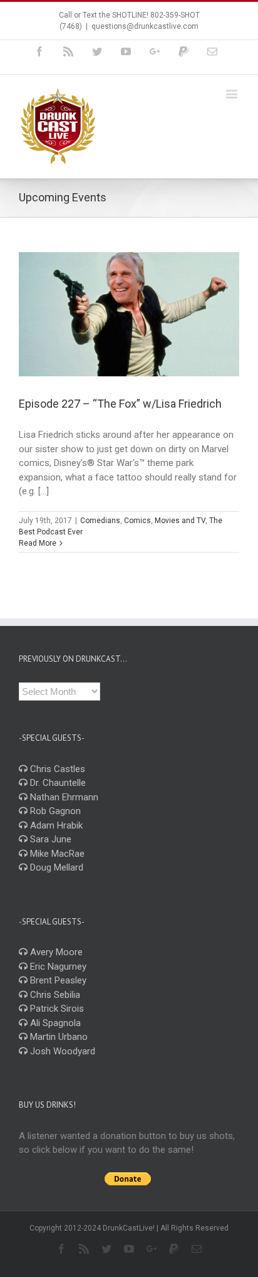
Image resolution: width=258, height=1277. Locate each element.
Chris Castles (56, 769)
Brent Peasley (57, 980)
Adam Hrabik (55, 825)
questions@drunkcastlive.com (145, 26)
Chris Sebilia (54, 994)
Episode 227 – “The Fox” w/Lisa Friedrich (120, 403)
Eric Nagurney (57, 966)
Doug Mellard (55, 867)
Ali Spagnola (54, 1023)
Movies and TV (180, 520)
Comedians (100, 520)
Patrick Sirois (56, 1008)
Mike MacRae (56, 853)
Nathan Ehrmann (63, 797)
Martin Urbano (58, 1036)
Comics (137, 520)
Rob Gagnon (54, 811)
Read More (37, 543)
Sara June (49, 839)
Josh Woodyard (61, 1051)
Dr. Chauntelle (57, 782)
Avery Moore (55, 952)
